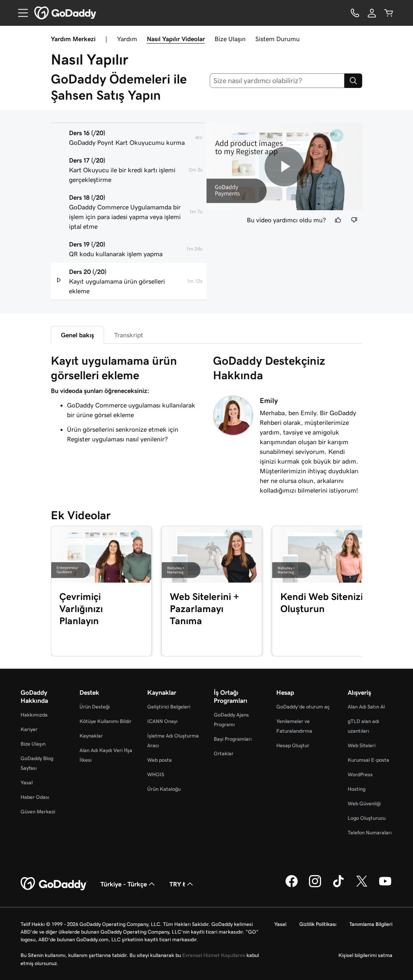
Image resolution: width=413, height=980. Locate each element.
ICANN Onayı (162, 721)
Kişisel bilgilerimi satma (365, 955)
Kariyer (29, 729)
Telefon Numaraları (370, 832)
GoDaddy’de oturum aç (303, 706)
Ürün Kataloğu (164, 789)
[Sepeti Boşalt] (388, 13)
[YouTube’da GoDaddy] (385, 886)
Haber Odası (35, 797)
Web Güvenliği (364, 803)
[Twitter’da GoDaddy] (362, 886)
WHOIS (155, 774)
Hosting (356, 789)
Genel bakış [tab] (77, 335)
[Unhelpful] (354, 219)
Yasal (27, 782)
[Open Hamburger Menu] (20, 13)
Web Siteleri (361, 745)
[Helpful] (338, 219)
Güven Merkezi (38, 811)
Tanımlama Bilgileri (370, 924)
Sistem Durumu (277, 39)
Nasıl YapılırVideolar (176, 39)
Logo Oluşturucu (367, 818)
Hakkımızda (34, 714)
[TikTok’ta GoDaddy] (338, 886)
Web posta (159, 760)
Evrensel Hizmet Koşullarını (213, 955)
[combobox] (277, 80)
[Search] (353, 80)
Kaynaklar (91, 735)
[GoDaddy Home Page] (54, 884)
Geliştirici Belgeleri (168, 706)
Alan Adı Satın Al (366, 706)
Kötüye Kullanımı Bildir (105, 721)
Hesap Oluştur (292, 745)
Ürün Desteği (94, 706)
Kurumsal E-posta (368, 760)
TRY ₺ (177, 884)
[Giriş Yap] (372, 13)
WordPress (360, 774)
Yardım (127, 39)
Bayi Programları (233, 739)
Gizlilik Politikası (317, 924)
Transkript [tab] (128, 335)
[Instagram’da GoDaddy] (315, 886)
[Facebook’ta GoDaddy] (291, 886)
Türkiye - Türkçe (123, 884)
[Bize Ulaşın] (355, 13)
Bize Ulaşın (230, 39)
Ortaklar (224, 753)
